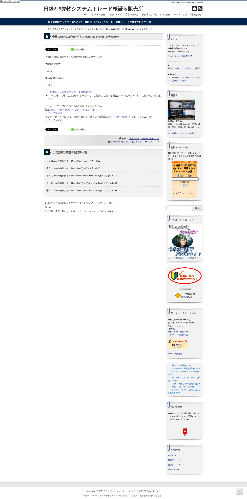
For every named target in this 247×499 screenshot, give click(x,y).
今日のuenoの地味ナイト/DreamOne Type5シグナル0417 (73, 168)
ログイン (172, 455)
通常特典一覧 (131, 14)
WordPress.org (174, 469)
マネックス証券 (175, 354)
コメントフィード (176, 465)
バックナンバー (180, 193)
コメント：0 (153, 142)
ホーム (85, 14)
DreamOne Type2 (94, 29)
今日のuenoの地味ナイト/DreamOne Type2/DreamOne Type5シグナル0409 (81, 183)
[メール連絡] (185, 431)
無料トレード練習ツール (179, 331)
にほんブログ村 (53, 113)
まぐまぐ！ (192, 196)
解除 (190, 176)
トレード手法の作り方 (178, 335)
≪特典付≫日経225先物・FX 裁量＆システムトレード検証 (184, 168)
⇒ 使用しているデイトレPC (181, 133)
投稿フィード (174, 460)
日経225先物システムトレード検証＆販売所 (93, 8)
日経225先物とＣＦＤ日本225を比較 (184, 68)
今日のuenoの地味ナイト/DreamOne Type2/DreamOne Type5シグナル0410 (81, 175)
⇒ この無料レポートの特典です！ (184, 258)
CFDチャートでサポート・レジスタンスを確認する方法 (184, 79)
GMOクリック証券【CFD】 (180, 56)
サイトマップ (180, 14)
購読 (182, 176)
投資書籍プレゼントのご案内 (156, 14)
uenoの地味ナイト (151, 138)
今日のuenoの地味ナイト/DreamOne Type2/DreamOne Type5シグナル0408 (81, 190)
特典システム (115, 14)
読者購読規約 (185, 182)
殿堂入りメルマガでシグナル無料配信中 (71, 92)
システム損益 (98, 14)
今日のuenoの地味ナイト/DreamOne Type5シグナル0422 (73, 161)
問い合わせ (196, 14)
